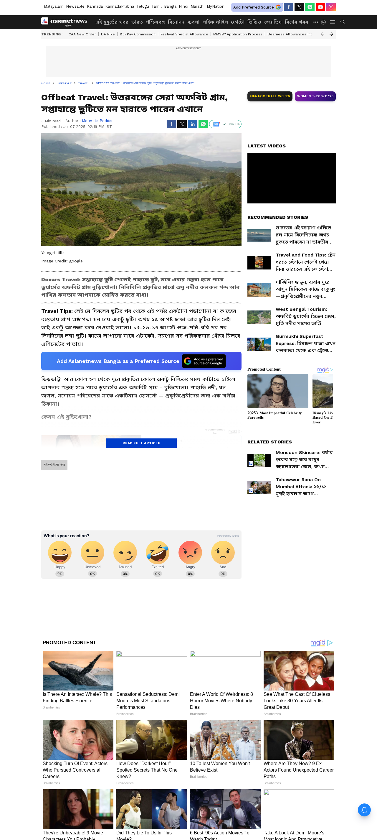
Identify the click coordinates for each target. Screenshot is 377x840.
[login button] (325, 22)
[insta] (331, 7)
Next (331, 34)
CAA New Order (82, 34)
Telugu (142, 6)
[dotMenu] (316, 22)
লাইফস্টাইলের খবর (54, 465)
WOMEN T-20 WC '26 (315, 96)
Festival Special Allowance (184, 34)
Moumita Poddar (97, 121)
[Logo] (66, 22)
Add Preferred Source (253, 7)
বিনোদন (176, 22)
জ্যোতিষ (273, 22)
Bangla (170, 6)
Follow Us (231, 124)
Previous (322, 34)
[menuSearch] (342, 22)
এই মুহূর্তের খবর (111, 22)
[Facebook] (288, 7)
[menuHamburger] (333, 22)
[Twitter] (299, 7)
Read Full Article (141, 443)
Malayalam (54, 6)
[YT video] (320, 7)
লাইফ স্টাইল (215, 22)
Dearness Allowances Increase (295, 34)
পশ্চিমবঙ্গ (155, 22)
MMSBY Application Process (237, 34)
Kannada (95, 6)
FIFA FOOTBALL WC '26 (270, 96)
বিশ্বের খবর (296, 22)
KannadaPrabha (119, 6)
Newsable (75, 6)
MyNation (215, 6)
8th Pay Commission (138, 34)
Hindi (183, 6)
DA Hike (108, 34)
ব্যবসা (193, 22)
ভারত (137, 22)
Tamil (156, 6)
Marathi (197, 6)
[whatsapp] (310, 7)
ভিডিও (254, 22)
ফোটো (237, 22)
